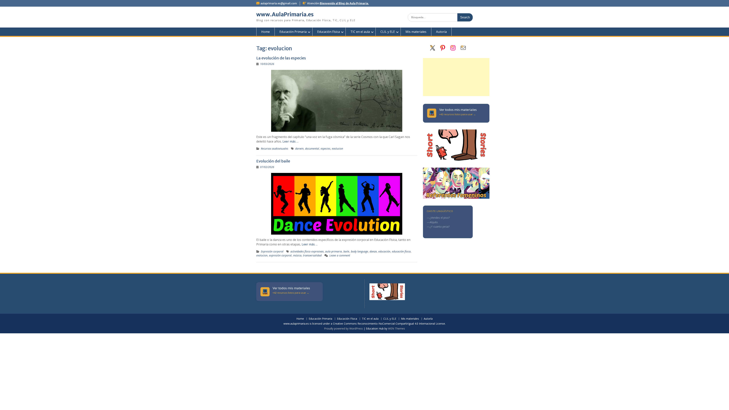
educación (384, 251)
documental (312, 148)
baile (346, 251)
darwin (299, 148)
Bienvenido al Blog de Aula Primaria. (344, 3)
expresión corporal (280, 255)
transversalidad (312, 255)
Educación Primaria (293, 32)
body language (359, 251)
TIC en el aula (360, 32)
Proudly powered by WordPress (343, 328)
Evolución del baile (273, 161)
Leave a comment (339, 255)
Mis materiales (416, 32)
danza (373, 251)
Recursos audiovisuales (274, 148)
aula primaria (333, 251)
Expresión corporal (272, 251)
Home (265, 32)
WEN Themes (396, 328)
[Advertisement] (456, 77)
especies (325, 148)
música (297, 255)
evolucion (337, 148)
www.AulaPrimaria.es (285, 14)
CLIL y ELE (387, 32)
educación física (401, 251)
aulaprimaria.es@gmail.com (278, 3)
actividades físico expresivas (307, 251)
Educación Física (328, 32)
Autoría (441, 32)
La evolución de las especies (281, 58)
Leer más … (290, 141)
